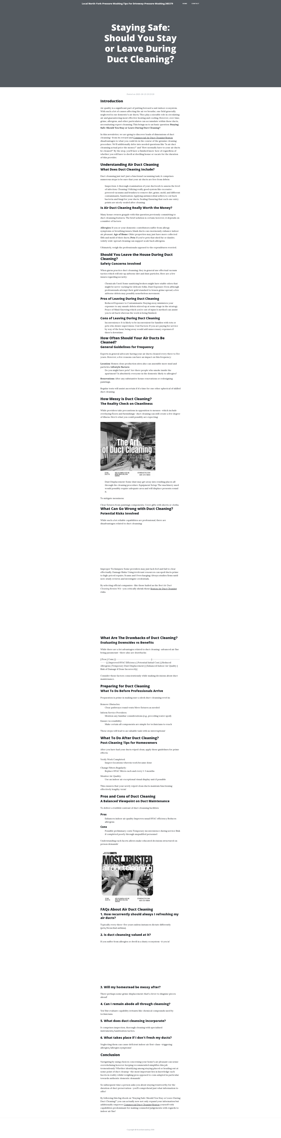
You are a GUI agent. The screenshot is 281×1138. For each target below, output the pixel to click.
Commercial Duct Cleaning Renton (142, 1104)
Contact (195, 4)
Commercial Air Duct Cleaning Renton (153, 137)
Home (185, 4)
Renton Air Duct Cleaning (163, 588)
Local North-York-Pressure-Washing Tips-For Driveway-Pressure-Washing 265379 (127, 3)
